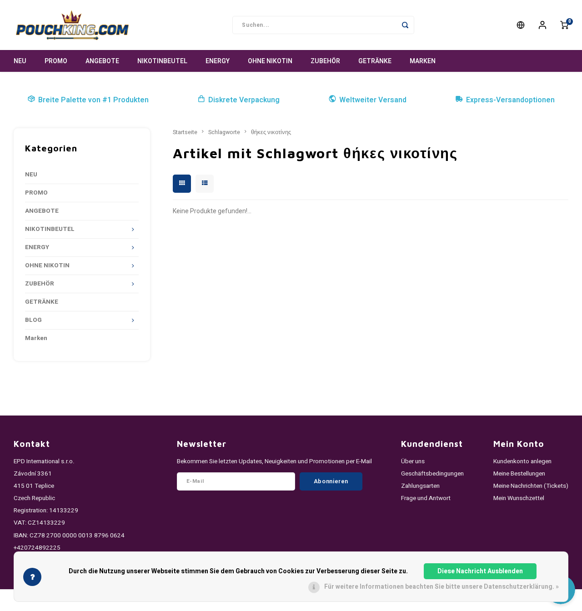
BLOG (33, 320)
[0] (564, 25)
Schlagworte (224, 132)
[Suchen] (405, 25)
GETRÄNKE (374, 61)
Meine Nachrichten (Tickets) (530, 486)
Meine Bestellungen (519, 473)
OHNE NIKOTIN (270, 61)
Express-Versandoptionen (510, 100)
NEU (20, 61)
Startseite (185, 132)
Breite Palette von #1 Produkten (93, 100)
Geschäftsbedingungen (432, 473)
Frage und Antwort (426, 498)
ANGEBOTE (102, 61)
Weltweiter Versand (372, 100)
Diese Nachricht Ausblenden (480, 571)
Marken (423, 61)
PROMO (56, 61)
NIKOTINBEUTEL (162, 61)
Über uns (413, 461)
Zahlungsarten (420, 486)
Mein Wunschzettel (518, 498)
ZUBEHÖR (325, 61)
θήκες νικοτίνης (271, 132)
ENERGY (218, 61)
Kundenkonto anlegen (522, 461)
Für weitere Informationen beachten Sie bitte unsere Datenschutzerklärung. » (441, 586)
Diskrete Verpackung (244, 100)
